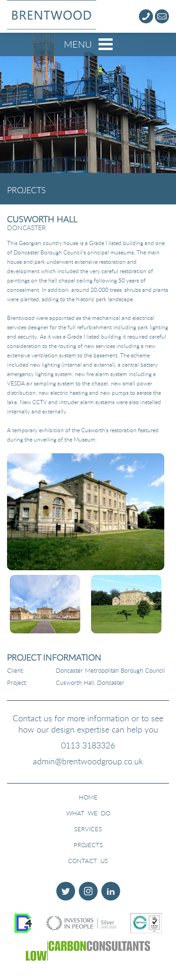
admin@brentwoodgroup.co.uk (88, 761)
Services (88, 829)
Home (88, 797)
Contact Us (88, 861)
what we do (88, 813)
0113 (88, 745)
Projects (88, 845)
